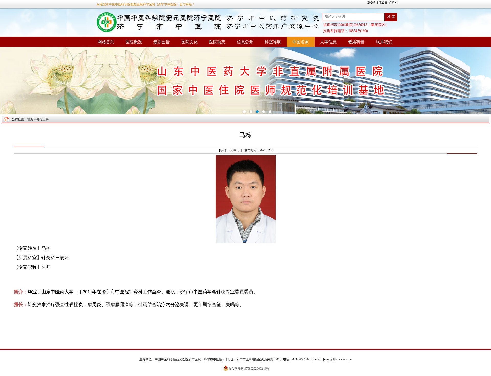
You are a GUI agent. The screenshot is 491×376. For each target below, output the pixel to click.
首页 (30, 119)
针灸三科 (42, 119)
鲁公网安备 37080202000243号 (248, 368)
